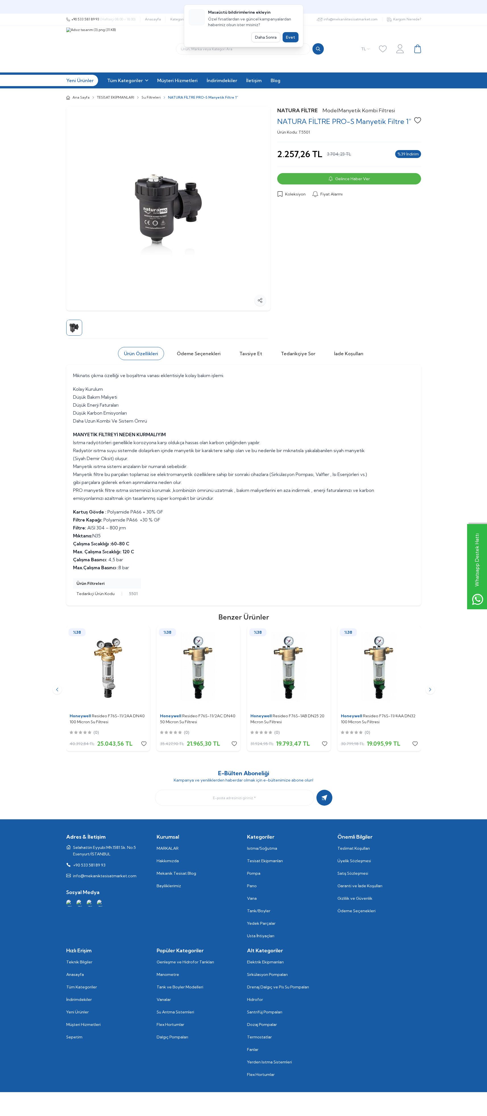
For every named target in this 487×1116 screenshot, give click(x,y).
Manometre (168, 974)
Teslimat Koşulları (353, 848)
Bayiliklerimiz (169, 885)
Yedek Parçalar (261, 923)
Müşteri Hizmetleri (83, 1024)
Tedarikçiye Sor (298, 353)
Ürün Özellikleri (141, 353)
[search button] (318, 49)
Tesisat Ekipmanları (265, 860)
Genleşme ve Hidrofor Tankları (185, 962)
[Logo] (137, 49)
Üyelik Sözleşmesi (354, 860)
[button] (57, 689)
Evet (290, 37)
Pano (252, 885)
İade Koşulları (348, 353)
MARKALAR (168, 848)
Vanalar (164, 999)
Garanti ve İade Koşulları (359, 885)
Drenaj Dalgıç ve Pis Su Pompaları (278, 987)
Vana (252, 898)
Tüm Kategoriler (81, 987)
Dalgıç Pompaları (172, 1037)
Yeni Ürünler (77, 1012)
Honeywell (81, 715)
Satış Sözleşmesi (352, 873)
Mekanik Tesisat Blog (176, 873)
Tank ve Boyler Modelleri (180, 987)
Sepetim (74, 1037)
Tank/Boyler (258, 910)
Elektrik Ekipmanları (265, 962)
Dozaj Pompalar (262, 1024)
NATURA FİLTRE (297, 110)
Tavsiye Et (250, 353)
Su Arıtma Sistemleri (175, 1012)
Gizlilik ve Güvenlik (354, 898)
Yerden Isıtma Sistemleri (269, 1062)
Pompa (253, 873)
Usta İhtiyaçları (260, 935)
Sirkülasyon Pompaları (267, 974)
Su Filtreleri (151, 97)
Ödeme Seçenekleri (199, 353)
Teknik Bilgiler (79, 962)
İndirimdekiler (79, 999)
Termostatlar (259, 1037)
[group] (168, 209)
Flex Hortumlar (170, 1024)
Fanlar (252, 1049)
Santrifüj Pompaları (264, 1012)
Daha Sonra (266, 37)
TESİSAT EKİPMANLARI (115, 97)
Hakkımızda (168, 860)
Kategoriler (179, 19)
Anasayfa (153, 19)
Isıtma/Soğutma (262, 848)
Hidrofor (255, 999)
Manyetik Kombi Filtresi (366, 110)
